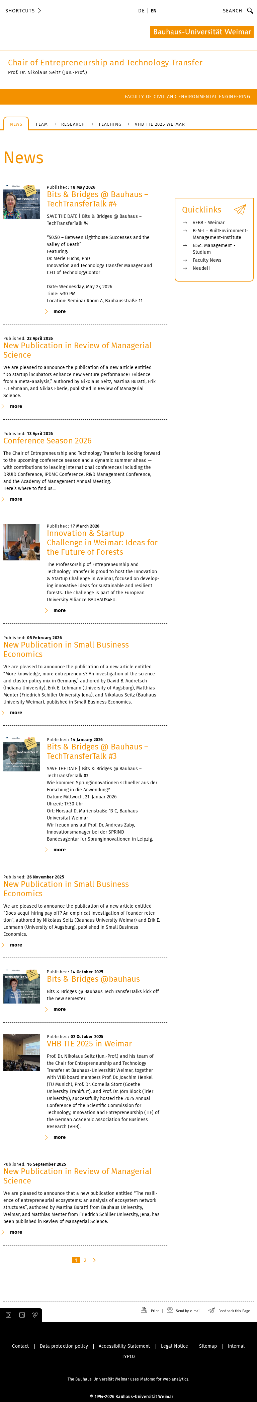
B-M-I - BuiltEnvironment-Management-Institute (221, 234)
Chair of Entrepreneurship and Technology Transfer (105, 62)
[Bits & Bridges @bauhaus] (21, 988)
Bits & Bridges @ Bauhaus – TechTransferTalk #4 (98, 199)
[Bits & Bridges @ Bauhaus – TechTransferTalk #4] (21, 203)
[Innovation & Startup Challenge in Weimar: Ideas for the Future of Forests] (21, 542)
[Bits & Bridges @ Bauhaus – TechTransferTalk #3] (21, 755)
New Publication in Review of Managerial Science (77, 350)
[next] (95, 1260)
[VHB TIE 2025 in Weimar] (21, 1052)
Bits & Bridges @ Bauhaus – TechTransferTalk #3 (98, 751)
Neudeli (201, 268)
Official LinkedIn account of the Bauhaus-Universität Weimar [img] (21, 1315)
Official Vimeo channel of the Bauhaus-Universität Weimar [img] (35, 1315)
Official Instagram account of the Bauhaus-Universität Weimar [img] (7, 1315)
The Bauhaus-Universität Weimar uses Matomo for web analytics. (128, 1379)
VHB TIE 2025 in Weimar (89, 1043)
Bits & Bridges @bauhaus (93, 979)
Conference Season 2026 (47, 440)
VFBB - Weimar (209, 223)
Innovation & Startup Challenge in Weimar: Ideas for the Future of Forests (102, 543)
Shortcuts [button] (20, 11)
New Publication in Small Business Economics (66, 649)
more (60, 311)
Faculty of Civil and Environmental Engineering (187, 97)
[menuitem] (143, 11)
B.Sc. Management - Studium (214, 249)
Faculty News (207, 260)
